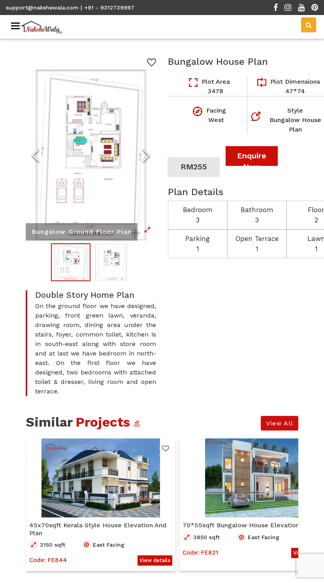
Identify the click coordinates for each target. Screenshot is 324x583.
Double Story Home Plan (84, 295)
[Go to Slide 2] (111, 262)
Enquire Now (251, 158)
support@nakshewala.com (42, 7)
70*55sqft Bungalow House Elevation (241, 525)
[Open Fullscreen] (91, 155)
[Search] (308, 24)
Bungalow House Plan (218, 61)
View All (279, 423)
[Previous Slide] (35, 155)
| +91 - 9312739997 (107, 7)
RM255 (194, 166)
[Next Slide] (146, 155)
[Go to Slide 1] (70, 262)
